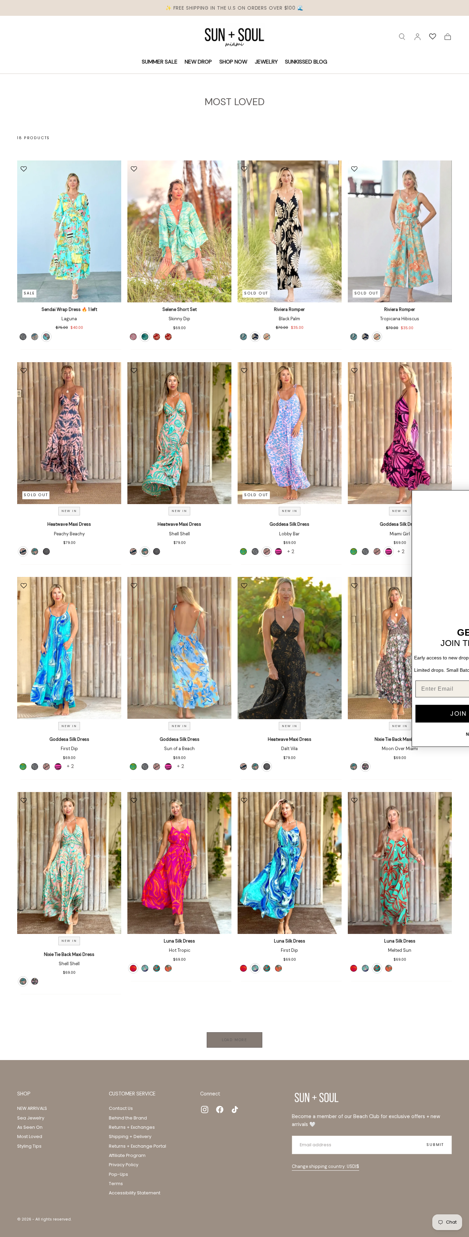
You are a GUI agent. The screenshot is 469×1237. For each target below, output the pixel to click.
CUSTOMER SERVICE (132, 1094)
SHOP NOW (233, 61)
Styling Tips (29, 1146)
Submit (435, 1144)
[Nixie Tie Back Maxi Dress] (69, 863)
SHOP (24, 1094)
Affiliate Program (127, 1155)
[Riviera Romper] (290, 231)
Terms (116, 1183)
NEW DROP (198, 61)
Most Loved (29, 1136)
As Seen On (30, 1127)
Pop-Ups (118, 1174)
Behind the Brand (128, 1118)
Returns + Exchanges (132, 1127)
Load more (234, 1039)
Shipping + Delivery (130, 1136)
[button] (402, 37)
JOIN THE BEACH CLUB (392, 713)
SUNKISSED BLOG (306, 61)
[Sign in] (417, 37)
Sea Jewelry (30, 1118)
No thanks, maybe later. (392, 734)
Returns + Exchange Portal (137, 1146)
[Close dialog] (462, 496)
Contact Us (121, 1108)
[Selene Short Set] (179, 231)
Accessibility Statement (134, 1193)
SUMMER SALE (160, 61)
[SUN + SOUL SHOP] (316, 1097)
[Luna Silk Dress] (179, 863)
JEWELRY (266, 61)
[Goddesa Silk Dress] (290, 433)
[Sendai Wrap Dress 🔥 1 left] (69, 231)
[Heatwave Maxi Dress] (69, 433)
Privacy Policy (123, 1165)
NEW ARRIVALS (32, 1108)
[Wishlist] (432, 37)
